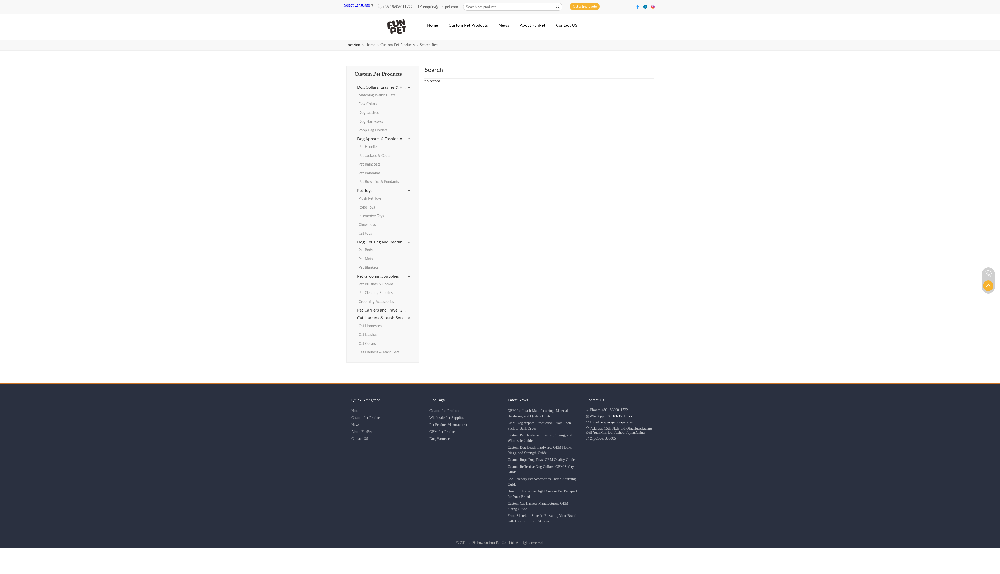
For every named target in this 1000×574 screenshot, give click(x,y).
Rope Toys (367, 207)
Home (370, 45)
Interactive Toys (371, 216)
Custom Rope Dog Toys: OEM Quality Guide (541, 460)
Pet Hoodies (368, 147)
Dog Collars (368, 104)
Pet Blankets (368, 268)
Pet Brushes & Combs (376, 284)
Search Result (431, 45)
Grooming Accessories (376, 302)
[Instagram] (653, 6)
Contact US (359, 439)
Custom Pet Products (397, 45)
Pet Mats (366, 259)
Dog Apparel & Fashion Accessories (384, 139)
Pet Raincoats (369, 164)
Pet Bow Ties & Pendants (379, 182)
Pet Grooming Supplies (378, 276)
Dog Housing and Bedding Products (384, 242)
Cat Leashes (368, 335)
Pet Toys (364, 190)
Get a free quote (585, 6)
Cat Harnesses (370, 326)
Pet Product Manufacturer (448, 425)
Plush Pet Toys (370, 198)
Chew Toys (367, 225)
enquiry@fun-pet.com (441, 7)
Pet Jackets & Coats (374, 156)
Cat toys (365, 233)
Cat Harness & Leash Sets (380, 318)
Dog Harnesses (371, 122)
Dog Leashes (369, 113)
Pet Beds (366, 250)
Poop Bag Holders (373, 130)
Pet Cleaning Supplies (376, 293)
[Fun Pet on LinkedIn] (646, 6)
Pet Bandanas (369, 173)
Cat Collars (367, 344)
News (355, 425)
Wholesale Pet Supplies (446, 418)
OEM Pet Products (443, 432)
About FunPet (361, 432)
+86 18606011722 (398, 7)
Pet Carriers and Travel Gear (382, 310)
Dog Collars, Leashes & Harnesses (384, 87)
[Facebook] (638, 6)
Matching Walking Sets (377, 95)
